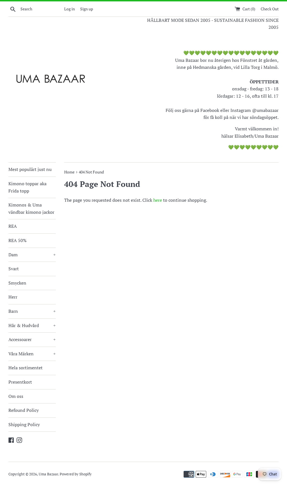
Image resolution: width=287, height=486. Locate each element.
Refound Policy (23, 410)
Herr (12, 297)
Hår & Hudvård (32, 325)
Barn (32, 311)
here (157, 200)
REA (12, 226)
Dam (32, 255)
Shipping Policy (24, 424)
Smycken (17, 283)
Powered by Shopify (76, 474)
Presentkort (20, 382)
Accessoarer (32, 339)
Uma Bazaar (48, 474)
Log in (69, 8)
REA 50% (17, 240)
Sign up (86, 8)
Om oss (15, 396)
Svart (13, 269)
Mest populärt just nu (30, 169)
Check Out (270, 8)
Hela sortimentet (25, 368)
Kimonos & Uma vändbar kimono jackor (31, 208)
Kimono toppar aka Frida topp (27, 187)
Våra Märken (32, 354)
